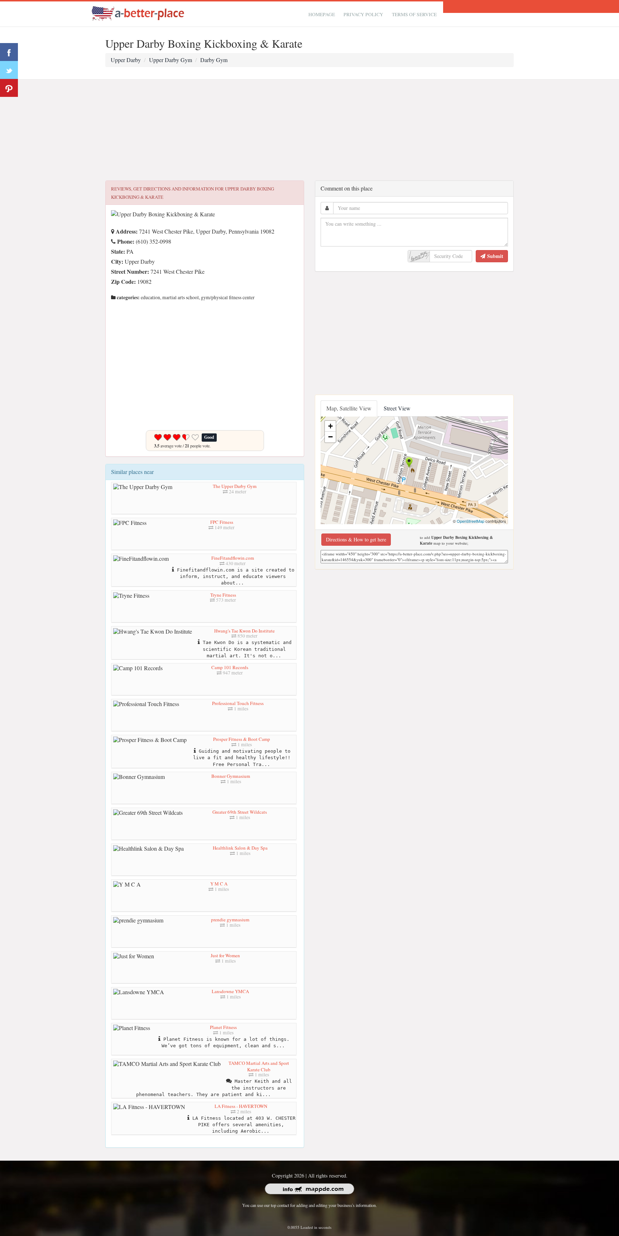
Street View (397, 408)
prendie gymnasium (230, 919)
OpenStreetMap (470, 521)
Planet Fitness (223, 1027)
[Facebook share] (9, 52)
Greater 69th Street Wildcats (239, 812)
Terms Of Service (414, 14)
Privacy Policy (363, 14)
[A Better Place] (138, 13)
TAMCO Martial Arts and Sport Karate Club (259, 1066)
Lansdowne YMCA (230, 991)
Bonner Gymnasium (230, 776)
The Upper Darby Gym (234, 486)
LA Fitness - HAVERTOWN (241, 1106)
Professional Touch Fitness (238, 703)
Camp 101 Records (229, 667)
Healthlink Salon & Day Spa (240, 848)
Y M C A (218, 883)
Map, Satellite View (348, 408)
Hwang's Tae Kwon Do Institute (244, 631)
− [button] (330, 436)
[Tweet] (9, 70)
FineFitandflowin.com (232, 558)
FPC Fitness (221, 522)
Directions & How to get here (356, 539)
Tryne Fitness (223, 595)
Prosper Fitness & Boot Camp (241, 739)
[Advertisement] (309, 130)
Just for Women (225, 955)
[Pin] (9, 88)
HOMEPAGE (321, 14)
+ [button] (330, 426)
